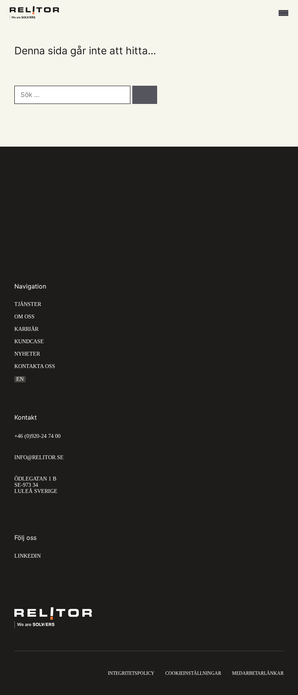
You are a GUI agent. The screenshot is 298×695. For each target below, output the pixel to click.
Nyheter (27, 354)
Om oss (24, 317)
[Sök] (144, 95)
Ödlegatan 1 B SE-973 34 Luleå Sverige (35, 485)
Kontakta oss (34, 366)
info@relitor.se (39, 457)
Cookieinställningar (193, 673)
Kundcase (29, 341)
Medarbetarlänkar (258, 673)
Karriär (26, 329)
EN (20, 379)
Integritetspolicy (131, 673)
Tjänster (27, 304)
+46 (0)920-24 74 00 (37, 436)
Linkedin (27, 556)
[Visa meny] (283, 13)
